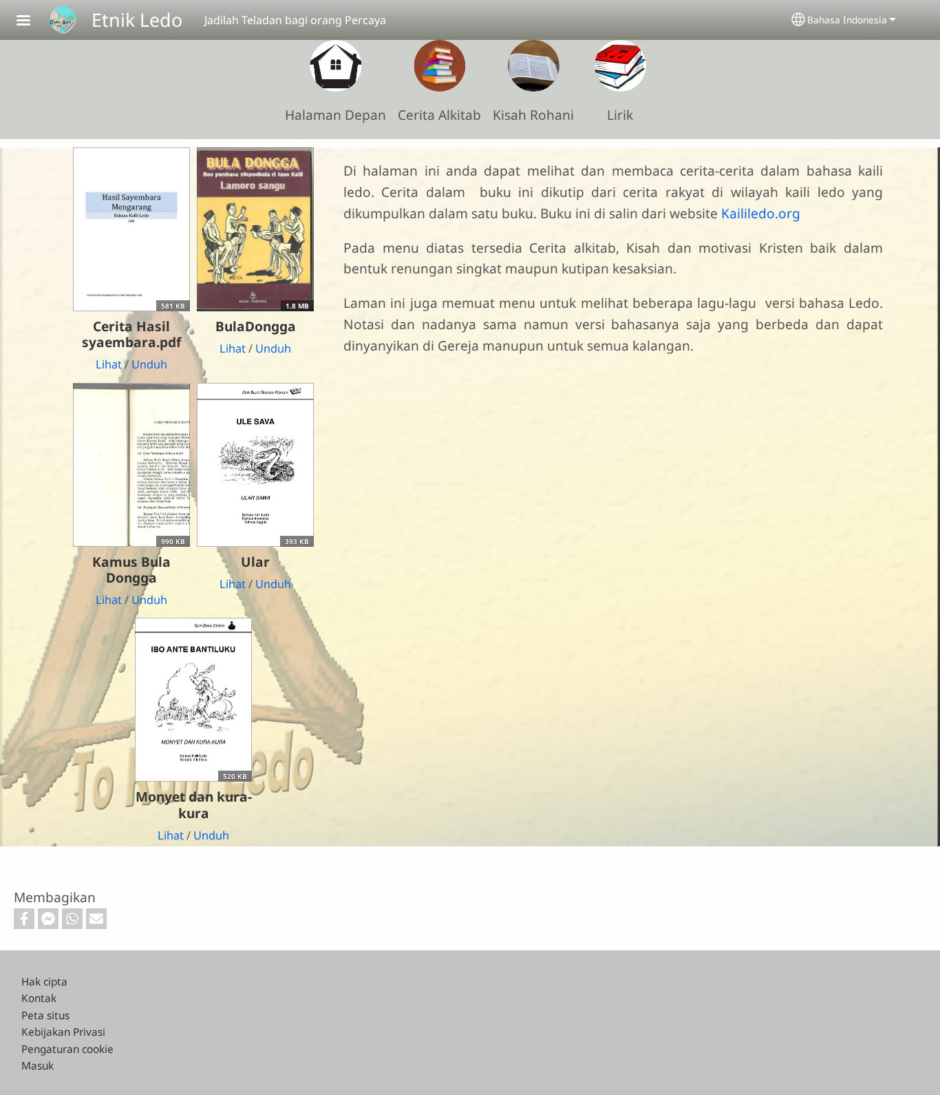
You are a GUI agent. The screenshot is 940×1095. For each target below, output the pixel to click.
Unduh (149, 364)
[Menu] (32, 22)
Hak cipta (44, 981)
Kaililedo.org (760, 213)
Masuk (37, 1065)
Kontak (38, 998)
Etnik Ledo (137, 19)
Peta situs (45, 1015)
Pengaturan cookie (67, 1049)
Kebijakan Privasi (63, 1032)
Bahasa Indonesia (847, 19)
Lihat (109, 364)
